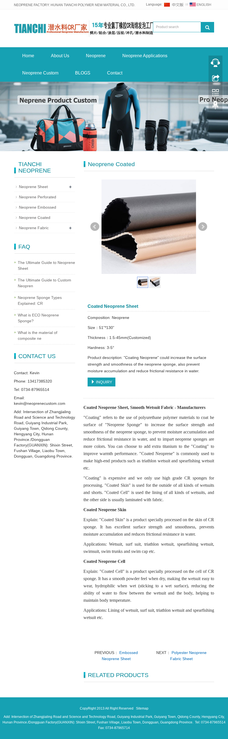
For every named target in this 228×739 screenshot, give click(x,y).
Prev (94, 226)
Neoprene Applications (144, 55)
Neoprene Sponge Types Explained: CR (40, 300)
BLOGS (82, 73)
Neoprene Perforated (37, 197)
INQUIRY (103, 382)
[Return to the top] (215, 106)
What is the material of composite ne (37, 335)
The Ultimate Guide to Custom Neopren (44, 283)
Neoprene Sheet (33, 186)
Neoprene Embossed (37, 207)
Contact (114, 73)
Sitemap (142, 708)
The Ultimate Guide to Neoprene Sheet (46, 265)
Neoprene (96, 55)
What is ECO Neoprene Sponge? (38, 318)
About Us (60, 55)
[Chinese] (174, 4)
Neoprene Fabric (34, 228)
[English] (200, 4)
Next (202, 226)
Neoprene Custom (40, 73)
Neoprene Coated (34, 217)
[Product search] (207, 27)
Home (28, 55)
